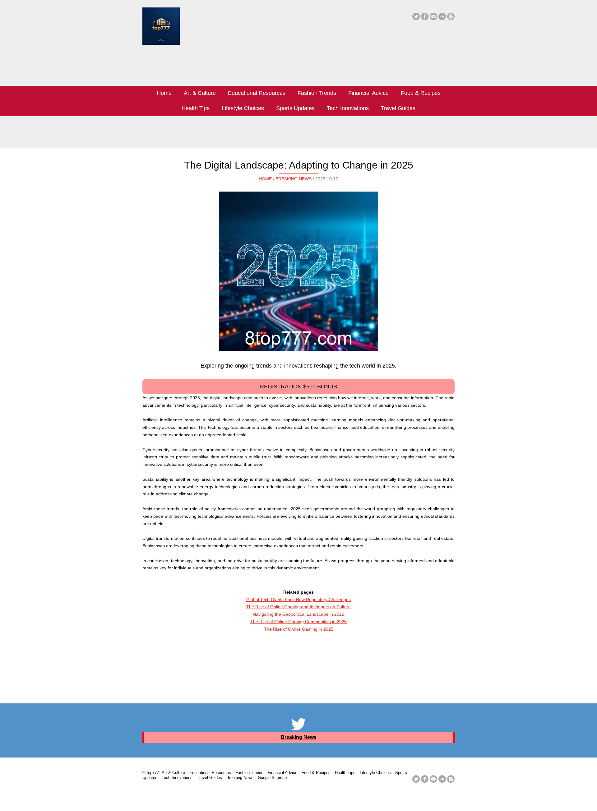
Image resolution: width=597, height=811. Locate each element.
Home (164, 93)
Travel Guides (398, 108)
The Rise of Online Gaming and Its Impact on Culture (298, 606)
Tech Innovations (348, 108)
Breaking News (293, 178)
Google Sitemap (272, 777)
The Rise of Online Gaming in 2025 (298, 629)
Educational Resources (256, 93)
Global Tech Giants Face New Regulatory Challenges (298, 599)
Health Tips (196, 108)
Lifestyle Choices (243, 108)
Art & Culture (200, 93)
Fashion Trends (317, 93)
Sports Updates (295, 108)
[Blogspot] (451, 16)
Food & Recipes (421, 93)
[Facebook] (424, 16)
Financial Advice (368, 93)
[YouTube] (433, 16)
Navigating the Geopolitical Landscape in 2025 (298, 614)
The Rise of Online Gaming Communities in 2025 (298, 621)
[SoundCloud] (442, 16)
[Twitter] (416, 16)
